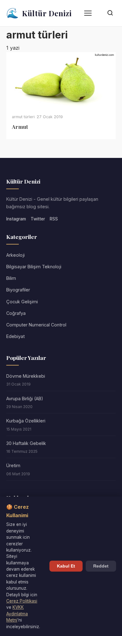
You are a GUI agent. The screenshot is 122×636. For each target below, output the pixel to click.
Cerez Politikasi (21, 600)
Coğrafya (16, 313)
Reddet (101, 566)
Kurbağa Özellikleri (25, 420)
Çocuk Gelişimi (22, 301)
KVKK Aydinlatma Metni (17, 614)
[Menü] (88, 13)
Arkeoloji (15, 255)
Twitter (38, 218)
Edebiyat (15, 336)
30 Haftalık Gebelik (26, 443)
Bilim (11, 278)
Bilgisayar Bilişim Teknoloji (33, 266)
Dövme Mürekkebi (25, 376)
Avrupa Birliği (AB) (24, 398)
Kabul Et (66, 566)
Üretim (13, 465)
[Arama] (110, 13)
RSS (54, 218)
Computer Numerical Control (36, 324)
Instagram (16, 218)
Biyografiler (18, 289)
